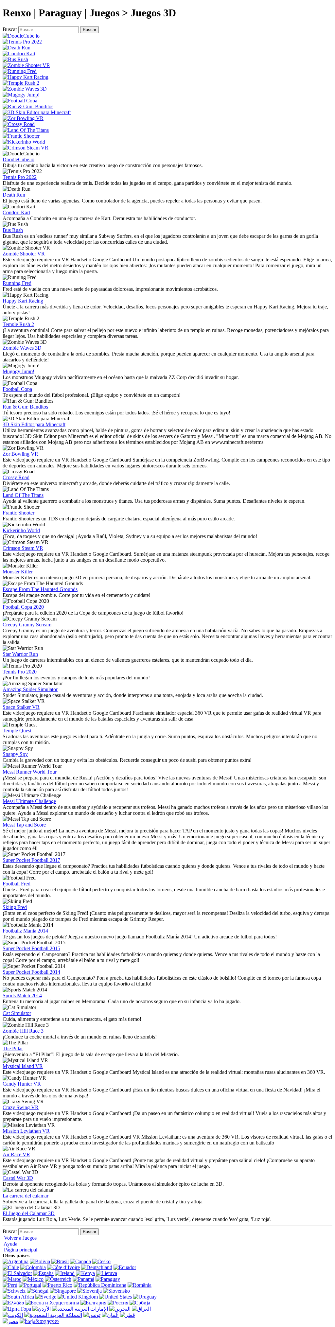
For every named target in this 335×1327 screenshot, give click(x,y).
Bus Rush (13, 230)
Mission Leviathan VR (26, 1131)
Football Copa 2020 (23, 607)
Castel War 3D (18, 1178)
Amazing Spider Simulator (30, 689)
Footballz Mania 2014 (25, 931)
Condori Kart (16, 212)
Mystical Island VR (23, 1066)
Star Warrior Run (20, 654)
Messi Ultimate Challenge (29, 801)
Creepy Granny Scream (27, 624)
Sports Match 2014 (22, 995)
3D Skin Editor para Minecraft (34, 424)
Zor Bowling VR (20, 454)
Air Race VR (16, 1154)
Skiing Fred (15, 907)
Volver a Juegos (20, 1238)
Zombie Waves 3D (22, 348)
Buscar (10, 29)
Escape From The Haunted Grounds (40, 589)
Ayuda (10, 1244)
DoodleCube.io (18, 159)
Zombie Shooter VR (24, 253)
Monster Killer (18, 571)
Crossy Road (16, 477)
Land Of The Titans (23, 495)
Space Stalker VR (21, 707)
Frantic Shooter (18, 512)
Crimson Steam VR (23, 548)
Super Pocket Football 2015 (31, 948)
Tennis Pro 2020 (20, 671)
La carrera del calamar (25, 1195)
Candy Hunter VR (22, 1084)
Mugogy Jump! (18, 371)
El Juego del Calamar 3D (29, 1213)
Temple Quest (17, 730)
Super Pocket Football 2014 (31, 972)
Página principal (20, 1249)
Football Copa (17, 389)
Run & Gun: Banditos (25, 407)
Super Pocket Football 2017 (31, 860)
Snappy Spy (15, 754)
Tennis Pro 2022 (20, 177)
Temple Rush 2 (18, 324)
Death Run (14, 195)
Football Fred (16, 883)
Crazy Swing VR (21, 1107)
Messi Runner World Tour (30, 772)
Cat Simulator (17, 1013)
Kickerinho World (21, 530)
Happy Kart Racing (23, 301)
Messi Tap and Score (24, 825)
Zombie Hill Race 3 (23, 1031)
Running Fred (17, 283)
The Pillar (13, 1048)
